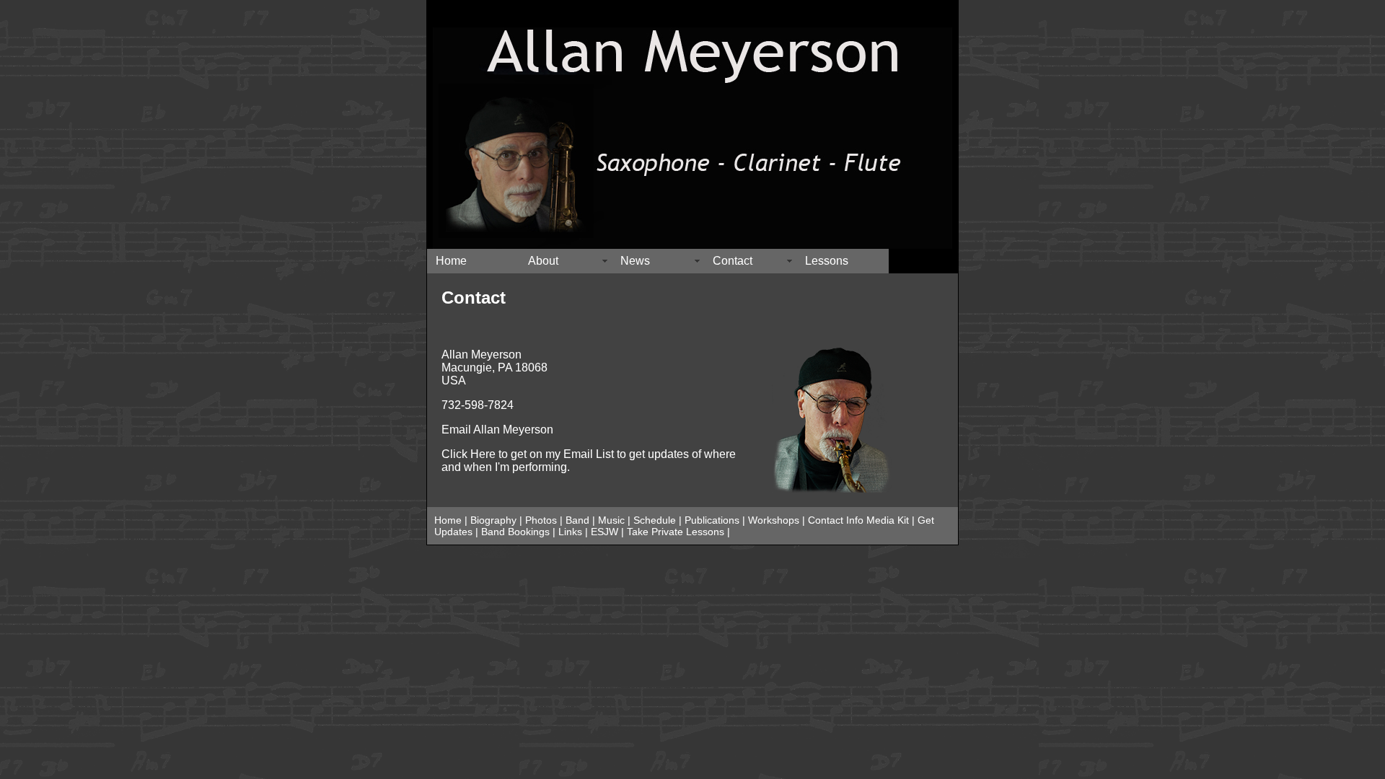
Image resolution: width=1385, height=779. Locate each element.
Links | (574, 531)
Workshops (773, 520)
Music (611, 520)
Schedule (654, 520)
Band (576, 520)
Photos (541, 520)
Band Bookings (515, 531)
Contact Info (835, 520)
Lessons (826, 261)
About (543, 261)
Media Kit (889, 520)
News (635, 261)
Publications (712, 520)
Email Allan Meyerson (497, 429)
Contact (732, 261)
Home (451, 261)
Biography (493, 520)
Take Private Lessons (675, 531)
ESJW (604, 531)
